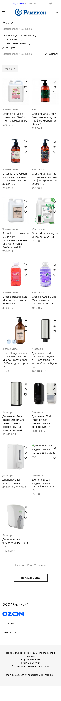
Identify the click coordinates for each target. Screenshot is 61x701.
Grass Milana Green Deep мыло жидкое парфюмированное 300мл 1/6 (44, 119)
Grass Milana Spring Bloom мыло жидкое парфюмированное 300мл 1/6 (44, 179)
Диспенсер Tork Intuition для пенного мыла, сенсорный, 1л (42, 421)
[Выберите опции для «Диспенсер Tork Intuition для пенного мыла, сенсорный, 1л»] (54, 384)
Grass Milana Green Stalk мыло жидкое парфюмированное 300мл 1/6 (14, 179)
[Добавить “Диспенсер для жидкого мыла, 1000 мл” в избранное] (25, 517)
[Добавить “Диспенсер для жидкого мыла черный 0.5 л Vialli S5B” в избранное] (54, 457)
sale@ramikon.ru (34, 3)
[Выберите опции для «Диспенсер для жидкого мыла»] (25, 447)
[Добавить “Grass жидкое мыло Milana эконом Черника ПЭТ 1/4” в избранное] (54, 274)
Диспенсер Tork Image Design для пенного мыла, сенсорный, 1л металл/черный (13, 423)
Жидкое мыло (10, 109)
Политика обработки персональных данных (28, 674)
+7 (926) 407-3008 (30, 659)
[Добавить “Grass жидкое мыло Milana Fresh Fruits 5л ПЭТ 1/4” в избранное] (25, 274)
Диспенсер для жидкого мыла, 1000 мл (15, 543)
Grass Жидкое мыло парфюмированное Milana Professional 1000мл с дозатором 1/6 (15, 360)
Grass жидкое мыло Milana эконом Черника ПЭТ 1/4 (44, 300)
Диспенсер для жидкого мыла (11, 481)
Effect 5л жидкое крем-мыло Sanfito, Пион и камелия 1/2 (14, 117)
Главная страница (12, 28)
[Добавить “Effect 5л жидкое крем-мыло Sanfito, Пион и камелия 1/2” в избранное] (25, 92)
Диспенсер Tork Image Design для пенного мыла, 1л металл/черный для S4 (44, 360)
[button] (25, 81)
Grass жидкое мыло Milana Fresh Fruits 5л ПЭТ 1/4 (14, 300)
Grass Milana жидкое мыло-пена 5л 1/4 (45, 235)
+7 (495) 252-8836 (30, 663)
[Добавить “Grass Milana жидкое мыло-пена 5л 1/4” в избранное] (54, 211)
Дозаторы (37, 348)
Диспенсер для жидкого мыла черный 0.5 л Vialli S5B (43, 485)
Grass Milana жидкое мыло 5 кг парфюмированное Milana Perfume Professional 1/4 (15, 240)
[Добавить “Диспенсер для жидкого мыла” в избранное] (25, 457)
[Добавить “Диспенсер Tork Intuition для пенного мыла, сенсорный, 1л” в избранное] (54, 394)
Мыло (8, 68)
